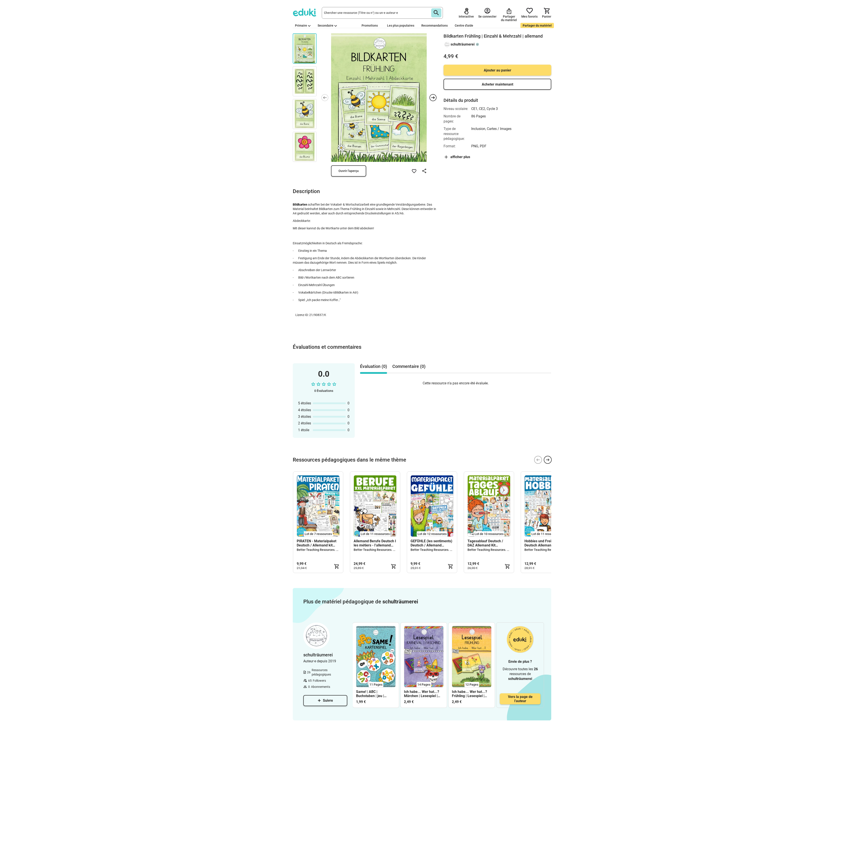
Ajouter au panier (497, 70)
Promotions (370, 25)
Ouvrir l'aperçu (348, 171)
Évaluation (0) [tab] (373, 366)
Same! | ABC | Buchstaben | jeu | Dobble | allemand (370, 694)
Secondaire (325, 25)
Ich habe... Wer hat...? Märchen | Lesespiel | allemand (421, 694)
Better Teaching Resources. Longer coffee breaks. (332, 550)
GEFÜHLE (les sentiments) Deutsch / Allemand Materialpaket (431, 543)
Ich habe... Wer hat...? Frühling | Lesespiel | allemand (469, 694)
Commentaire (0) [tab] (409, 366)
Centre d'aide (464, 25)
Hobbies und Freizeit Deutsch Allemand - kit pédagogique (542, 543)
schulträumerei (463, 44)
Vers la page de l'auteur (520, 699)
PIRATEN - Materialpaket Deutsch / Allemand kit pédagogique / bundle (316, 543)
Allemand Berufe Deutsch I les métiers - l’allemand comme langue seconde (375, 543)
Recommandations (434, 25)
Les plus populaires (400, 25)
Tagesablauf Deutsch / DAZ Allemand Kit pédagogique (485, 543)
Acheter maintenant (497, 84)
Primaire (301, 25)
